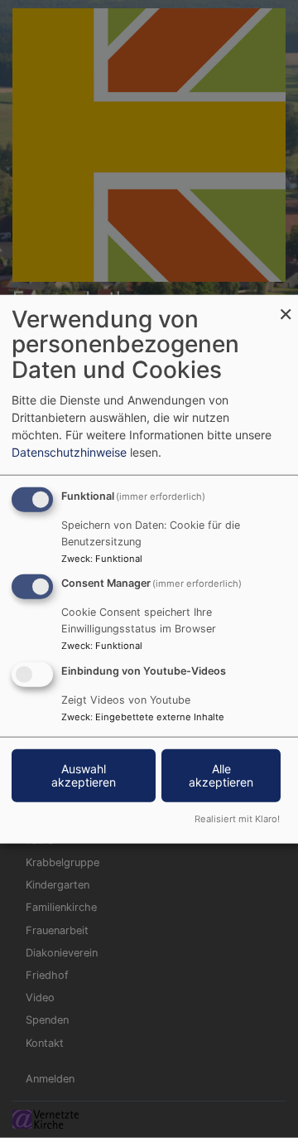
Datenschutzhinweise (69, 451)
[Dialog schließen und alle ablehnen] (285, 304)
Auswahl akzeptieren (83, 775)
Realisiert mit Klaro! (237, 819)
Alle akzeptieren (221, 775)
